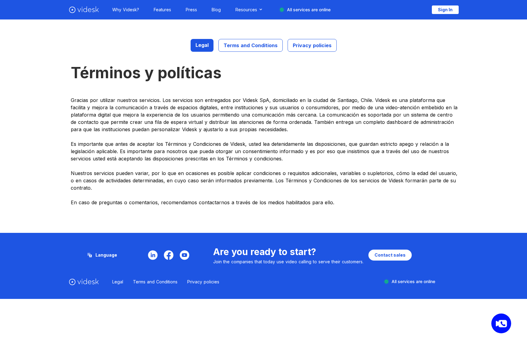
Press (191, 9)
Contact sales (390, 255)
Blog (216, 9)
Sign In (445, 9)
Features (162, 9)
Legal (202, 45)
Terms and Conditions (251, 45)
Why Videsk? (125, 9)
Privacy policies (312, 45)
